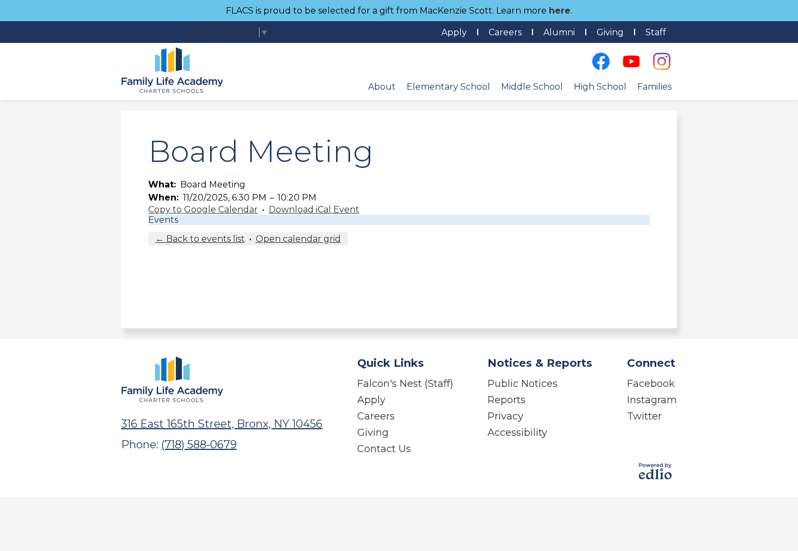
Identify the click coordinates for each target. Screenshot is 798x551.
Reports (506, 400)
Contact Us (384, 449)
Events (163, 220)
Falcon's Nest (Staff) (405, 384)
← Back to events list (200, 239)
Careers (505, 32)
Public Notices (522, 384)
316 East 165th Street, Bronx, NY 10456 (221, 423)
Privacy (505, 416)
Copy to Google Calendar (203, 209)
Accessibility (517, 433)
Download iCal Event (314, 209)
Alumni (559, 32)
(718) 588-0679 (199, 444)
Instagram (652, 400)
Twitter (644, 416)
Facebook (651, 384)
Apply (454, 32)
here (560, 10)
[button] (382, 86)
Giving (610, 32)
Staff (655, 32)
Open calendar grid (298, 239)
